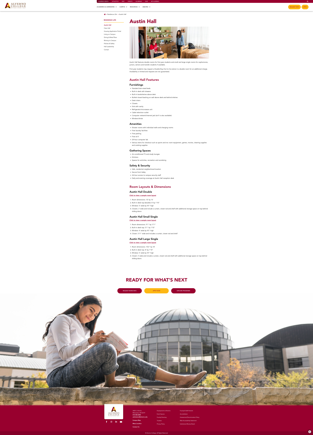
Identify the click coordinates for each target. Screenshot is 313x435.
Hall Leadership (109, 46)
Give (146, 1)
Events (130, 1)
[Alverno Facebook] (106, 422)
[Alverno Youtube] (121, 422)
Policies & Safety (109, 43)
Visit (123, 1)
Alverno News (103, 1)
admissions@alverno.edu (140, 417)
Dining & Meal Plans (110, 37)
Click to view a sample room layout (143, 195)
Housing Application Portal (112, 31)
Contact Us (136, 427)
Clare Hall (107, 28)
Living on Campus (109, 34)
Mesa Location (137, 423)
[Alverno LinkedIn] (116, 422)
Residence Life (112, 14)
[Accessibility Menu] (309, 431)
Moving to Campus (110, 40)
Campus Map (137, 420)
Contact (106, 50)
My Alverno (155, 1)
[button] (307, 1)
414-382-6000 (137, 415)
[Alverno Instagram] (111, 422)
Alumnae (139, 1)
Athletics (115, 1)
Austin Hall (122, 14)
